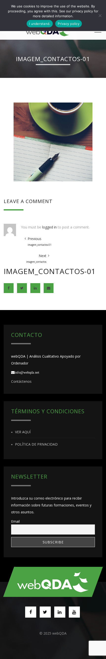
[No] (99, 15)
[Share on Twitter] (22, 288)
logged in (49, 227)
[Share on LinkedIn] (35, 288)
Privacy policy (68, 24)
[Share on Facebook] (9, 288)
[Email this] (48, 288)
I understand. (39, 24)
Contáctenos (21, 381)
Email (15, 521)
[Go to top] (53, 582)
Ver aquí (23, 432)
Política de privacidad (36, 444)
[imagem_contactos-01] (53, 141)
